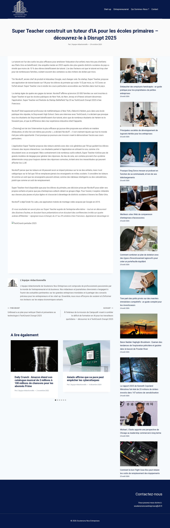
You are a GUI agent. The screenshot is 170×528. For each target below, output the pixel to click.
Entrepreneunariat (121, 9)
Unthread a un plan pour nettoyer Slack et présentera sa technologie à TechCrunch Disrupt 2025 (32, 312)
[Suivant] (106, 369)
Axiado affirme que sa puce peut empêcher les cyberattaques (85, 379)
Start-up (107, 9)
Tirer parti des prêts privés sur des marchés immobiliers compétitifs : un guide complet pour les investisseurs (141, 301)
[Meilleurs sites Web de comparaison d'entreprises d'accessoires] (141, 198)
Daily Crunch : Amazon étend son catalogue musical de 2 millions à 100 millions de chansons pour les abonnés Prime (34, 382)
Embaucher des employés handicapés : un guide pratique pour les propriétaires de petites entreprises (141, 90)
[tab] (55, 400)
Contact (154, 9)
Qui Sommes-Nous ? (140, 9)
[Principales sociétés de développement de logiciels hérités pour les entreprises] (141, 114)
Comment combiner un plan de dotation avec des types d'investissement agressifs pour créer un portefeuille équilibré (139, 258)
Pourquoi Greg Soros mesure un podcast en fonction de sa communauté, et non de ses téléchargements (139, 174)
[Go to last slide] (15, 369)
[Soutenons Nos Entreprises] (20, 9)
